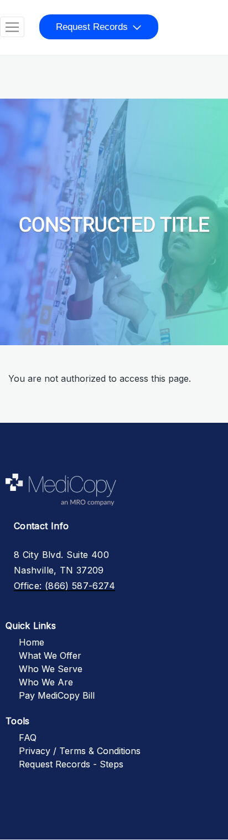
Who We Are (46, 682)
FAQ (28, 737)
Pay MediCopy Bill (57, 695)
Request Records (92, 27)
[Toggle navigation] (12, 27)
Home (31, 642)
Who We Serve (50, 668)
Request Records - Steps (71, 764)
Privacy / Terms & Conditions (80, 750)
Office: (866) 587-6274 (64, 585)
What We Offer (50, 655)
